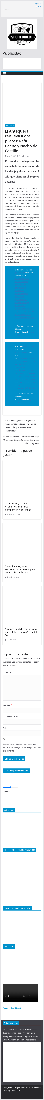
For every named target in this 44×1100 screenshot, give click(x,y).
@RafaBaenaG (28, 346)
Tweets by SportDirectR (12, 1008)
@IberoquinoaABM (22, 279)
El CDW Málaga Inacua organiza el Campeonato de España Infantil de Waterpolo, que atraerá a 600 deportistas (20, 425)
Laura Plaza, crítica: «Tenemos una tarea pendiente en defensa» (18, 506)
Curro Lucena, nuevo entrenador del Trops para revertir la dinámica (20, 569)
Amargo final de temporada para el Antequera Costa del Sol (21, 632)
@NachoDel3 (20, 273)
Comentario (9, 672)
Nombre (7, 705)
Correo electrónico (12, 716)
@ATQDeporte (20, 285)
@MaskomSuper (21, 300)
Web (5, 728)
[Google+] (3, 802)
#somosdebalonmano (23, 315)
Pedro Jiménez (24, 156)
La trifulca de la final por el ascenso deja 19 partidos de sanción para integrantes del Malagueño (21, 440)
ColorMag (6, 1090)
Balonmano (10, 126)
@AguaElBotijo (20, 288)
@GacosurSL (19, 291)
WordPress (16, 1090)
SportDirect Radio (23, 1087)
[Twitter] (3, 798)
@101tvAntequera (21, 294)
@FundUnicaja (20, 305)
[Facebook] (3, 794)
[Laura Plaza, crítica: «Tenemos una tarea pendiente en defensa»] (22, 462)
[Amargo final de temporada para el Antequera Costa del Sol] (22, 587)
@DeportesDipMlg (22, 303)
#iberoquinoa (30, 311)
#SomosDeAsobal (21, 308)
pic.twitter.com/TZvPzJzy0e (25, 388)
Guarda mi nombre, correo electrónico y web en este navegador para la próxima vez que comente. (22, 747)
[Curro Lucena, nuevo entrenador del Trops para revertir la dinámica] (22, 524)
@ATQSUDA (19, 296)
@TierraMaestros (21, 282)
